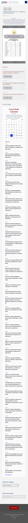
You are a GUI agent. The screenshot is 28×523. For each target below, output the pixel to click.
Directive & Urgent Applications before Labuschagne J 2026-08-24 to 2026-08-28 (13, 411)
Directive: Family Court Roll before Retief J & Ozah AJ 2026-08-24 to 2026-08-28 (13, 343)
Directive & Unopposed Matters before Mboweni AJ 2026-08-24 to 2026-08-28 (13, 192)
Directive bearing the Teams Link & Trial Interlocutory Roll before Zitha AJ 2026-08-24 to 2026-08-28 (13, 200)
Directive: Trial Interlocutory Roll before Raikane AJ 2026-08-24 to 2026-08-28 (13, 334)
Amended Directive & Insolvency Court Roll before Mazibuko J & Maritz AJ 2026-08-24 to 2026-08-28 (13, 384)
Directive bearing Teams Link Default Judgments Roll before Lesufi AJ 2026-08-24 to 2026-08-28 (13, 270)
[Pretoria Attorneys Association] (10, 2)
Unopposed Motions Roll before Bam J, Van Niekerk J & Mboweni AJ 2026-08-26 (14, 147)
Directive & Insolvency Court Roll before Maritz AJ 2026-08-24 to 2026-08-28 (13, 429)
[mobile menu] (26, 2)
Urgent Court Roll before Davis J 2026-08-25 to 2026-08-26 (13, 285)
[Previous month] (6, 119)
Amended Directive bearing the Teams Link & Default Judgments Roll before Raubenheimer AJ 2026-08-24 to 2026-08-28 (14, 446)
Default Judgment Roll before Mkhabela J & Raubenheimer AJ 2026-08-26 (13, 217)
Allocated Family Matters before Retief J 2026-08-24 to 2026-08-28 (13, 292)
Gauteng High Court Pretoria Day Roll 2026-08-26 (13, 94)
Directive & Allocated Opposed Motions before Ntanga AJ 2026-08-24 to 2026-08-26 (14, 225)
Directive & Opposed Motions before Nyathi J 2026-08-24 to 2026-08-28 (14, 278)
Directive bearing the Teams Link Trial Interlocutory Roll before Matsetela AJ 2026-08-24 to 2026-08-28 (13, 420)
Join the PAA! (14, 507)
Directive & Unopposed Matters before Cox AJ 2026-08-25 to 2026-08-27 (13, 309)
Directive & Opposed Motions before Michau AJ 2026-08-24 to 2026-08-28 (13, 155)
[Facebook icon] (13, 518)
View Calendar (8, 474)
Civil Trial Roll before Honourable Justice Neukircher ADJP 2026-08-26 (13, 175)
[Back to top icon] (26, 521)
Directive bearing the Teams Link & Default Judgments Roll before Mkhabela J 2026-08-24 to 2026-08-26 (13, 300)
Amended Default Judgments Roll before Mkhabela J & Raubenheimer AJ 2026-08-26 (14, 243)
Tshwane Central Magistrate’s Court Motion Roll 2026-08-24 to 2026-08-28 (14, 455)
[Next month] (22, 119)
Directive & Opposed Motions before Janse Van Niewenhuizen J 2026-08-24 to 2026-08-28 (13, 326)
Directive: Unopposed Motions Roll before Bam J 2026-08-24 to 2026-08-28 (13, 261)
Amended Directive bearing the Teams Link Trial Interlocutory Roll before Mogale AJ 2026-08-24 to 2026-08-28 (13, 234)
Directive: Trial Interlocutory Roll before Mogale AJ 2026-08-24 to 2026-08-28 (13, 351)
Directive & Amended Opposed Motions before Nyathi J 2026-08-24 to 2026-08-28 (14, 464)
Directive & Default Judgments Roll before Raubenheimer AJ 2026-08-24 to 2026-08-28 (13, 437)
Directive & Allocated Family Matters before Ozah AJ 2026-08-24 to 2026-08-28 (13, 376)
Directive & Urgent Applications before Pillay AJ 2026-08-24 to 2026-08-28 (14, 318)
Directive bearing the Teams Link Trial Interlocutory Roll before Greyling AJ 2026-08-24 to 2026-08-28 (13, 252)
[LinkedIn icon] (14, 518)
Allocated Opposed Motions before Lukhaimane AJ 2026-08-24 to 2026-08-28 (14, 392)
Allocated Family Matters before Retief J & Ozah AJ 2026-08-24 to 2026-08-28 (13, 208)
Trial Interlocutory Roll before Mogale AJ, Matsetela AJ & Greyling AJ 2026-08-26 (14, 183)
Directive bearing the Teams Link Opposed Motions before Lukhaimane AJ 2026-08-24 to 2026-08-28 (14, 402)
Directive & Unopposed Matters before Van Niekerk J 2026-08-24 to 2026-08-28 (13, 359)
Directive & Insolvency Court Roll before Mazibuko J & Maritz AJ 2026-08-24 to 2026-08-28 (13, 367)
